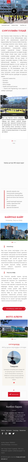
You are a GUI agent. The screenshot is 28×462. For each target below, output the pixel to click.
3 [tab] (14, 242)
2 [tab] (13, 242)
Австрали (9, 430)
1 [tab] (12, 242)
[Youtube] (9, 432)
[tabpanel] (14, 117)
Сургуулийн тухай (5, 25)
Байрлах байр (15, 25)
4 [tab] (15, 242)
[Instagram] (6, 432)
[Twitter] (13, 432)
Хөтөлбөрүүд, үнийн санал (14, 308)
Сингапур (15, 430)
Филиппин (23, 430)
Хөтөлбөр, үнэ (23, 25)
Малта (3, 430)
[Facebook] (2, 432)
